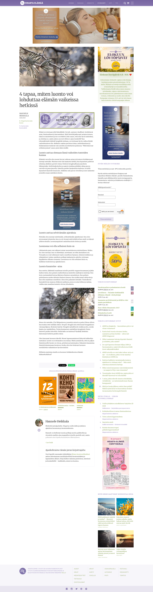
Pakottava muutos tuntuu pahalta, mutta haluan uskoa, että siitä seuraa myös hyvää (124, 520)
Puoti (106, 575)
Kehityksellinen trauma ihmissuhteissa (116, 411)
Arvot (91, 569)
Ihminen (71, 3)
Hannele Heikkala (103, 527)
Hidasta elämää (42, 3)
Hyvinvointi (101, 3)
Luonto (21, 123)
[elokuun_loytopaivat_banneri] (115, 251)
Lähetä (72, 365)
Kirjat (76, 572)
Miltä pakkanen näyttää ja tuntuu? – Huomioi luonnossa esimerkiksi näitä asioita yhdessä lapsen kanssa (106, 521)
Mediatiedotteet (80, 575)
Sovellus (92, 575)
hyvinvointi (24, 126)
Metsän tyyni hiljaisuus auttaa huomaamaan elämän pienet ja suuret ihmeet (106, 552)
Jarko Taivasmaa (102, 557)
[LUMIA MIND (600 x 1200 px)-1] (66, 203)
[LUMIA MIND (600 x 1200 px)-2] (115, 133)
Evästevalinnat (79, 582)
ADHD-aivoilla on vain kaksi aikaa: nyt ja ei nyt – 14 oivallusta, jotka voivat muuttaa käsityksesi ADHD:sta (117, 355)
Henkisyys (90, 3)
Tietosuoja (78, 579)
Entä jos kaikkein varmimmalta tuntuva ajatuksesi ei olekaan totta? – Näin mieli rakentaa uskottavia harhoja (116, 362)
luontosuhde (23, 128)
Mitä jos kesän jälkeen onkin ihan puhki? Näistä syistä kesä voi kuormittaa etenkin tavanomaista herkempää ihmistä (117, 389)
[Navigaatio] (132, 3)
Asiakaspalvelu (110, 569)
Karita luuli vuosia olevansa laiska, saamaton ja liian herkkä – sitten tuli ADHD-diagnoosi (115, 334)
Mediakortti (124, 572)
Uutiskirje (108, 572)
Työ (116, 3)
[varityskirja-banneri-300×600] (115, 463)
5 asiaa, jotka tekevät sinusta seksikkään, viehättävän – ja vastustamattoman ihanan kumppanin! (117, 381)
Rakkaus (80, 3)
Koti (110, 3)
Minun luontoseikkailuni (81, 454)
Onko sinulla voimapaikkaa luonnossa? (121, 551)
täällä (63, 573)
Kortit (91, 572)
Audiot (76, 569)
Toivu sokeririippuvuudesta (112, 417)
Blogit (23, 121)
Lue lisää (49, 442)
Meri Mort (119, 555)
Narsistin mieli (107, 422)
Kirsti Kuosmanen (121, 525)
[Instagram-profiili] (39, 430)
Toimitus (123, 575)
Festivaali (123, 569)
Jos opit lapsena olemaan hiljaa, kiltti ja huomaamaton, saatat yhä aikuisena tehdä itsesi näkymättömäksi (117, 347)
